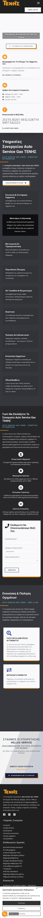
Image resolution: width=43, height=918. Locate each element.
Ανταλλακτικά (7, 831)
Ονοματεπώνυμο (11, 539)
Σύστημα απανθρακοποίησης (13, 861)
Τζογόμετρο (7, 869)
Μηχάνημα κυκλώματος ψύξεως (13, 855)
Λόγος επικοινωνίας (12, 557)
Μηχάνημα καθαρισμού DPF (12, 863)
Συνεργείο (6, 825)
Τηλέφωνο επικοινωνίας (14, 548)
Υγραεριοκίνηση (8, 828)
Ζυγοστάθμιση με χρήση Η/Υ (12, 866)
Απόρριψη (21, 914)
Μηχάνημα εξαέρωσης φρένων (13, 874)
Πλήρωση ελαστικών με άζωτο (13, 877)
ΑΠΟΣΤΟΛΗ (12, 570)
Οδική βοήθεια (8, 839)
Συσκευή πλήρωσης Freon (12, 853)
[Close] (39, 888)
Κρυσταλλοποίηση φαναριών (13, 847)
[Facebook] (4, 814)
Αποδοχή (21, 903)
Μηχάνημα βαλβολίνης (11, 858)
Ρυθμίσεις (21, 908)
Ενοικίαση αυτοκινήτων (11, 833)
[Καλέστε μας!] (5, 914)
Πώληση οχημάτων (9, 836)
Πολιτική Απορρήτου (25, 898)
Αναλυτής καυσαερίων (10, 871)
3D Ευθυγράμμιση (9, 850)
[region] (21, 902)
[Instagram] (9, 814)
